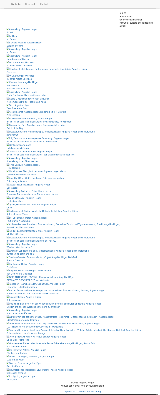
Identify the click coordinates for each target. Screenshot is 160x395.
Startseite (16, 4)
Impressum (69, 391)
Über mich (30, 4)
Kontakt (44, 4)
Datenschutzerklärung (90, 391)
